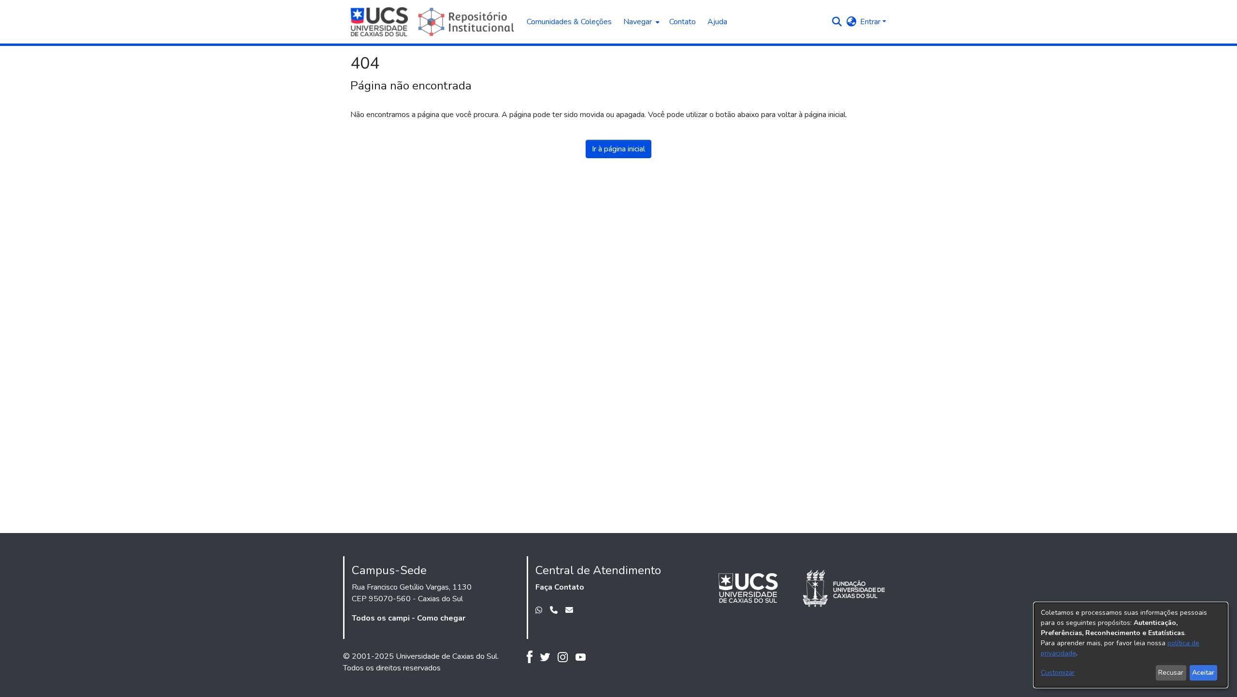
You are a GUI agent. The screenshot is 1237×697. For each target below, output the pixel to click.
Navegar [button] (637, 21)
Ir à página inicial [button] (618, 149)
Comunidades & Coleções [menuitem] (569, 21)
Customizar (1058, 672)
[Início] (433, 21)
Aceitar (1203, 672)
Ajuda (717, 21)
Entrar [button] (871, 21)
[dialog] (1130, 645)
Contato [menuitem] (682, 21)
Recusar (1170, 672)
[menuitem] (640, 22)
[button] (837, 22)
